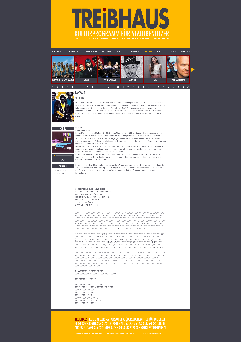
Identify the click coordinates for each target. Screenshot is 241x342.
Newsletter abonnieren (152, 333)
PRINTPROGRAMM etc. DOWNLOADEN (89, 333)
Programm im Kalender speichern (120, 333)
